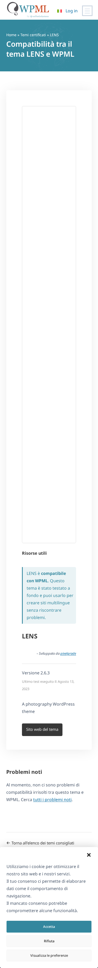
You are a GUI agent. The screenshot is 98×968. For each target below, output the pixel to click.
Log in (72, 11)
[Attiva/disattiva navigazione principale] (87, 11)
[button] (88, 855)
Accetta (49, 926)
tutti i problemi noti (52, 799)
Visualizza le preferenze (49, 955)
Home (11, 34)
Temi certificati (33, 34)
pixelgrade (68, 653)
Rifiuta (49, 941)
